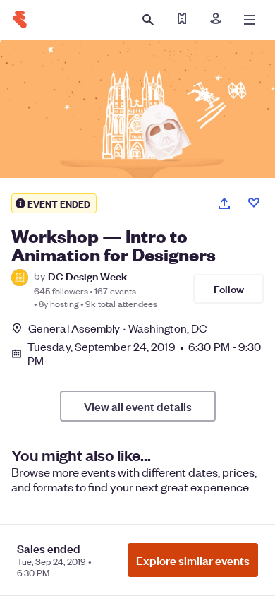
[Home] (19, 19)
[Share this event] (224, 203)
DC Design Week (87, 275)
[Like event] (254, 203)
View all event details (138, 406)
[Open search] (148, 20)
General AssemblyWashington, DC (117, 328)
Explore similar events (193, 560)
